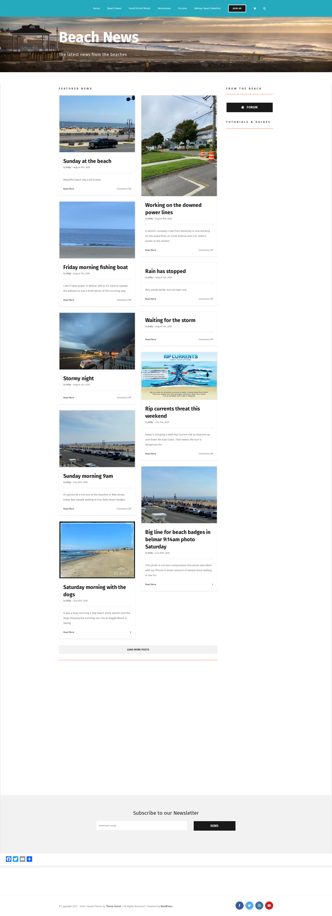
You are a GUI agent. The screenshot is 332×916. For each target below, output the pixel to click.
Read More (68, 188)
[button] (264, 8)
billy (68, 167)
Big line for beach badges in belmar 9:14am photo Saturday (177, 539)
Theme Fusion (113, 906)
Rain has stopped (165, 271)
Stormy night (78, 378)
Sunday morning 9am (88, 476)
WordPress (166, 906)
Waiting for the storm (170, 320)
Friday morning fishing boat (95, 267)
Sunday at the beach (87, 161)
